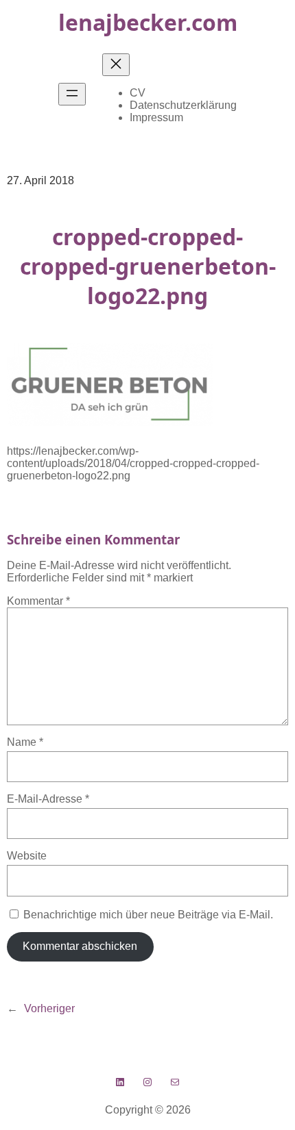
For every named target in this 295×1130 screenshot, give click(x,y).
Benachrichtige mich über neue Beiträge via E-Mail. (148, 914)
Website (27, 856)
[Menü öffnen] (72, 94)
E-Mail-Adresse (48, 799)
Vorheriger (49, 1008)
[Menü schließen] (116, 64)
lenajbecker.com (147, 22)
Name (25, 742)
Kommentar (38, 601)
